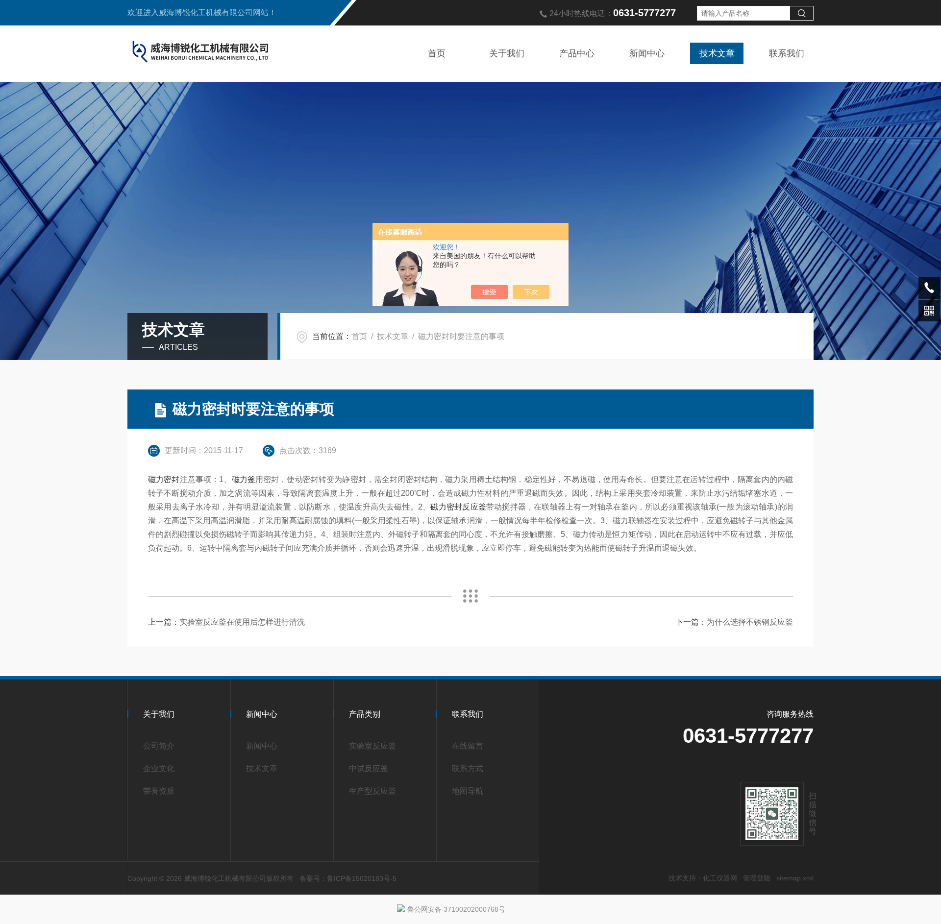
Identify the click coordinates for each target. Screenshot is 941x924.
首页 (437, 53)
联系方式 (467, 768)
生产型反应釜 (372, 791)
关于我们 (506, 53)
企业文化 (158, 768)
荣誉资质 (158, 791)
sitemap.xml (795, 878)
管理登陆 (756, 878)
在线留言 (467, 746)
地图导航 (467, 791)
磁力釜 (243, 479)
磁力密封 (164, 479)
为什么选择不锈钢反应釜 (750, 622)
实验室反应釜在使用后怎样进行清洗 (242, 622)
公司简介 (158, 746)
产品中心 (576, 53)
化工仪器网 (720, 878)
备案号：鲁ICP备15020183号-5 (347, 878)
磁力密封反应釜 (458, 507)
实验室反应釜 (372, 746)
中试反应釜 (368, 768)
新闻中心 (647, 53)
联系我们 (786, 53)
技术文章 (717, 53)
